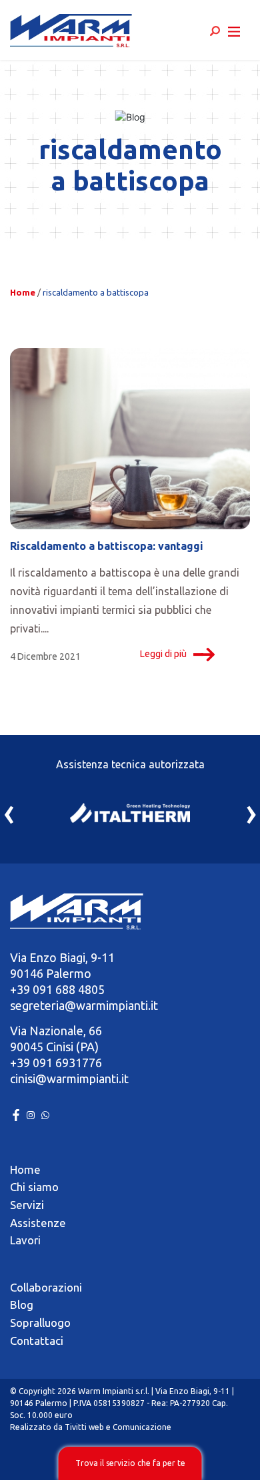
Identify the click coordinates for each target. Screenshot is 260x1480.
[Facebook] (17, 1113)
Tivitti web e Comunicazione (118, 1427)
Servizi (27, 1204)
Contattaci (36, 1340)
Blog (21, 1304)
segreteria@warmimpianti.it (84, 1005)
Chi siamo (34, 1186)
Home (22, 292)
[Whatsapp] (45, 1113)
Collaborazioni (46, 1287)
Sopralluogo (40, 1322)
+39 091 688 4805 (57, 989)
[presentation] (9, 811)
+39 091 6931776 (56, 1062)
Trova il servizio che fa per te (130, 1463)
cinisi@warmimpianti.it (69, 1078)
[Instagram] (32, 1113)
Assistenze (38, 1222)
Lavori (25, 1240)
